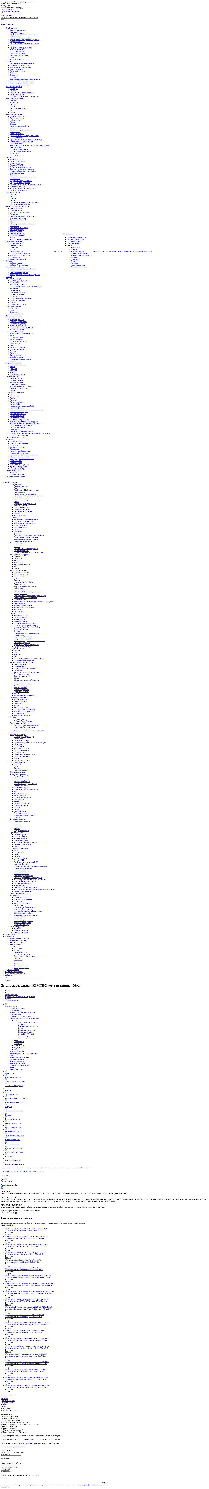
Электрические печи (17, 292)
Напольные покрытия (14, 87)
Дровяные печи (15, 296)
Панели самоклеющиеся (19, 435)
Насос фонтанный (16, 138)
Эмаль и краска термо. (18, 304)
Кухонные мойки (16, 69)
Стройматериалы (12, 28)
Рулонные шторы (16, 380)
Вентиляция (14, 282)
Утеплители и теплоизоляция (21, 38)
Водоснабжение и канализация (17, 206)
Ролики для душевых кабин (20, 85)
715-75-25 (7, 10)
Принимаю (5, 1487)
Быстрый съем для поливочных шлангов (25, 79)
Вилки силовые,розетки (19, 149)
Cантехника (75, 247)
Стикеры (13, 400)
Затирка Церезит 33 (17, 320)
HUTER (13, 104)
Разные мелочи (15, 128)
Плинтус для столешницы (19, 427)
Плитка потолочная (17, 416)
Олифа (16, 1050)
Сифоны (13, 73)
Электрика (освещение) (14, 114)
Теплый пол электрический (20, 255)
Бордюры (13, 198)
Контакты (148, 251)
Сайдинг (9, 261)
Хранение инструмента (18, 467)
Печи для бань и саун (13, 279)
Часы (12, 310)
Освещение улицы (17, 118)
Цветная (13, 194)
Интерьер (74, 261)
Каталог (4, 1397)
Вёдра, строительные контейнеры (22, 333)
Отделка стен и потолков (15, 392)
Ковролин (13, 371)
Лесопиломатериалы (17, 51)
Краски (16, 1020)
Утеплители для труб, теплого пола (23, 216)
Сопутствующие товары (19, 228)
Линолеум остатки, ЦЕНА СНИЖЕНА (24, 96)
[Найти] (2, 22)
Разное (12, 345)
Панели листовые (16, 402)
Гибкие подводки (16, 208)
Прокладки (14, 214)
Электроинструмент (78, 267)
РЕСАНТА (14, 102)
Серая (12, 196)
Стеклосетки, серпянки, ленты (21, 431)
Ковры (12, 367)
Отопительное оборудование (82, 255)
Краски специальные (26, 1036)
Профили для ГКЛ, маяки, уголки (22, 34)
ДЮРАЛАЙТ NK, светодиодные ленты (24, 136)
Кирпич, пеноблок (17, 59)
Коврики (13, 373)
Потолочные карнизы (18, 384)
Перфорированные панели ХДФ (22, 406)
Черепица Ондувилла (18, 187)
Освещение (75, 259)
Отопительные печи (17, 294)
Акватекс (21, 1024)
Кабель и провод (16, 120)
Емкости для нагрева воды (20, 281)
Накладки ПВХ (15, 429)
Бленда (12, 390)
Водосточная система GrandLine (22, 169)
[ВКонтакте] (2, 1187)
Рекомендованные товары (15, 476)
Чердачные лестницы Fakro (20, 183)
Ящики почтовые (16, 337)
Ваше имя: (5, 1454)
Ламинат (13, 91)
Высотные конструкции (19, 443)
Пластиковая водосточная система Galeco (25, 185)
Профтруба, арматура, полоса (21, 48)
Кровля (8, 157)
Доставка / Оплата (74, 241)
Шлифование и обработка (19, 457)
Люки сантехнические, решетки (22, 81)
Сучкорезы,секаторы (17, 469)
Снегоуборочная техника (15, 437)
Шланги (13, 222)
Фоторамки (14, 312)
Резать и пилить (16, 461)
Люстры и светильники (18, 116)
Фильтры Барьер (16, 339)
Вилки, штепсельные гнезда (20, 151)
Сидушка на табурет (17, 375)
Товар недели (57, 251)
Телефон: (5, 1459)
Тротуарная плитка (13, 192)
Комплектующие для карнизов (21, 386)
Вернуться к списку (8, 1395)
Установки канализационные (21, 239)
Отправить (5, 1469)
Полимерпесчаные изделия (20, 204)
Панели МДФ (15, 404)
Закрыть (104, 1483)
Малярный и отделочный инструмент (24, 455)
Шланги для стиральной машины (22, 224)
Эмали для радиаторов (26, 1030)
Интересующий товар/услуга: (12, 1463)
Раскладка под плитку (18, 324)
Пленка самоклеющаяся (19, 412)
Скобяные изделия (17, 474)
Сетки (12, 46)
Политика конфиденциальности (13, 1447)
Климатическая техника (14, 241)
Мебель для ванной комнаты (20, 67)
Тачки (12, 335)
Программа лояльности (75, 239)
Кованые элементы (17, 49)
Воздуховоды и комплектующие (22, 83)
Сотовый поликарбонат (19, 273)
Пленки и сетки (16, 463)
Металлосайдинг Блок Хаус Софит (23, 171)
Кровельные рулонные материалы (22, 188)
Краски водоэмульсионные (28, 1026)
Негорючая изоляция (17, 284)
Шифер (12, 57)
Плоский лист (15, 179)
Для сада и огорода (17, 349)
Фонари (13, 124)
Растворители (19, 1042)
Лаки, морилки (19, 1046)
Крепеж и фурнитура (13, 470)
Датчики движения (17, 155)
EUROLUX (14, 106)
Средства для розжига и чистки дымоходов (26, 286)
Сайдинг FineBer (16, 263)
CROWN (13, 100)
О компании (68, 234)
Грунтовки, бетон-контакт (19, 55)
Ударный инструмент (18, 447)
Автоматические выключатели (21, 142)
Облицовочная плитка (18, 322)
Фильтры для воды (17, 230)
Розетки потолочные (17, 418)
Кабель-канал (15, 132)
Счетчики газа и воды (18, 218)
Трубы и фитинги (16, 232)
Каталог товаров (7, 24)
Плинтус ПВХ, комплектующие (22, 93)
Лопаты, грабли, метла (18, 341)
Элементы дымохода (17, 300)
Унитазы (13, 77)
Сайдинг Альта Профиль (19, 265)
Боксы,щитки (15, 153)
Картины (13, 308)
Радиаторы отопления (18, 251)
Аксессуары (14, 288)
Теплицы (74, 263)
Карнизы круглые (16, 382)
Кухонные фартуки (17, 408)
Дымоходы (14, 247)
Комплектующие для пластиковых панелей (26, 423)
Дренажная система (17, 235)
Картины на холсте (17, 314)
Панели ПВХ (15, 396)
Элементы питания (17, 134)
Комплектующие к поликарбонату (22, 269)
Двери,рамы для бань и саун (20, 298)
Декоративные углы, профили (21, 425)
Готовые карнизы (16, 378)
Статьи (69, 245)
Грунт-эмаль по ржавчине (27, 1022)
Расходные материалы (18, 108)
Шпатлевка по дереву (18, 53)
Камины (9, 277)
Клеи (16, 1040)
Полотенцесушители (17, 71)
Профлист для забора (18, 161)
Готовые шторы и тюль (18, 388)
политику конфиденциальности (89, 1485)
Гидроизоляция (15, 36)
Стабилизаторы (15, 147)
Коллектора (14, 226)
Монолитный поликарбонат (20, 271)
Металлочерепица (16, 159)
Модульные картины (13, 306)
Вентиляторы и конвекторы (20, 253)
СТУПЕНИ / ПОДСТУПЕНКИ (21, 328)
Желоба (12, 200)
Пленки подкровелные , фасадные (22, 177)
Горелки (13, 353)
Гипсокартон (14, 32)
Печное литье (15, 290)
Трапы (12, 237)
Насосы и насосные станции (20, 212)
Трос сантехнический (18, 220)
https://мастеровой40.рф (26, 1443)
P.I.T (11, 110)
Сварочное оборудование (19, 465)
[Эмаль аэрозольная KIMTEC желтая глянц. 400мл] (24, 1171)
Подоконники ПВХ (17, 42)
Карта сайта (5, 1408)
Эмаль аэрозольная (25, 1032)
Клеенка (13, 361)
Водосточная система (13, 316)
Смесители (14, 75)
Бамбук (12, 398)
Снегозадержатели (17, 173)
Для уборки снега (16, 357)
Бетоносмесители (16, 441)
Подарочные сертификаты (77, 237)
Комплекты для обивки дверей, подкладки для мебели (30, 433)
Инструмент (10, 439)
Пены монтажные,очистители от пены (24, 44)
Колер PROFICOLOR (26, 1034)
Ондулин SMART (16, 165)
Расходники (14, 449)
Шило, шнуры (15, 343)
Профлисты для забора (18, 190)
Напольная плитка (17, 329)
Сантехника (10, 61)
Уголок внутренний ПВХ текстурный (24, 422)
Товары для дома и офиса (15, 331)
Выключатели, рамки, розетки (21, 130)
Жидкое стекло (19, 1048)
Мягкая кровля (15, 163)
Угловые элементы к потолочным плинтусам (26, 410)
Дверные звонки (16, 143)
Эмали (20, 1028)
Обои (12, 394)
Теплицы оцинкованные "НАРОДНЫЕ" (25, 275)
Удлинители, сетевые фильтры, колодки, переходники (30, 145)
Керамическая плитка (14, 318)
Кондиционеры (15, 257)
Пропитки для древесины (27, 1038)
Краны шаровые (16, 210)
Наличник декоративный (19, 420)
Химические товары (17, 347)
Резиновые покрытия (18, 365)
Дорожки (13, 369)
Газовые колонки (16, 245)
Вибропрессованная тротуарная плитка (24, 202)
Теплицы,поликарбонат (14, 267)
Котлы (12, 249)
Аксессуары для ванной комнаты (22, 63)
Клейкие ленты (15, 445)
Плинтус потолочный (18, 414)
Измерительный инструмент (20, 451)
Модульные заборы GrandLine (21, 181)
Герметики (18, 1044)
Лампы (12, 122)
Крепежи (13, 472)
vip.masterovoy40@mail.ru (10, 12)
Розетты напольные (17, 95)
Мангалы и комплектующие (20, 359)
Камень (12, 302)
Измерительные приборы (19, 126)
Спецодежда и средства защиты (22, 459)
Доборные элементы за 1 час (20, 167)
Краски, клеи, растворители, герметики (24, 40)
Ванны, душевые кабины (19, 65)
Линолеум (14, 89)
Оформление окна (12, 376)
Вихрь (12, 112)
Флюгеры (13, 175)
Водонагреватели (16, 243)
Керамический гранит (18, 326)
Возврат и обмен (73, 243)
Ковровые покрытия (13, 363)
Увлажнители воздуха (18, 259)
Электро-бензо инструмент (16, 98)
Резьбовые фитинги (17, 234)
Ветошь (13, 351)
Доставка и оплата (100, 251)
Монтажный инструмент (19, 453)
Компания (4, 1399)
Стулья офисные (16, 355)
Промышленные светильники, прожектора (26, 140)
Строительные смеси (17, 30)
